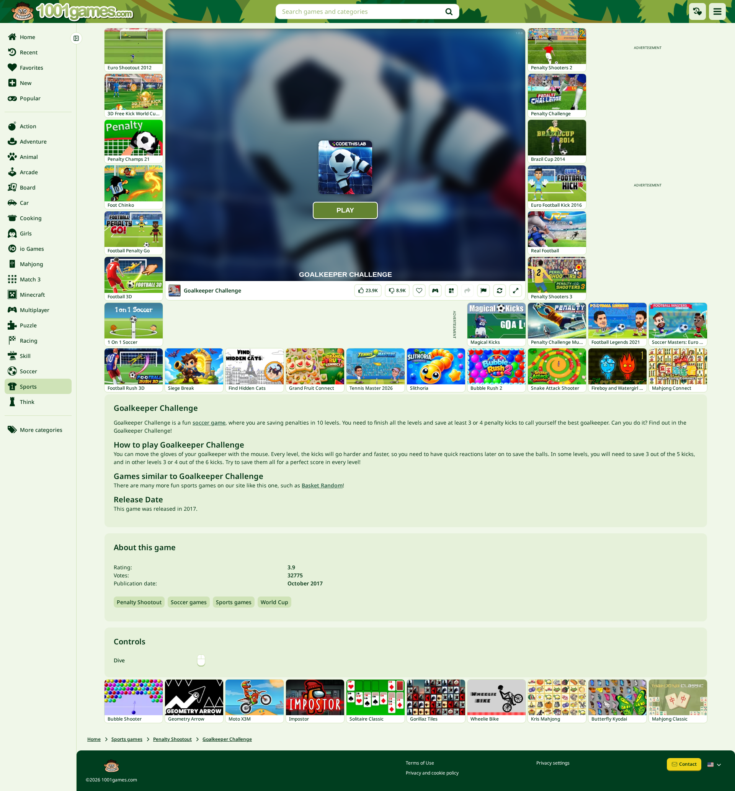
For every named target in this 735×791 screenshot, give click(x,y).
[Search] (449, 11)
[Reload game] (499, 290)
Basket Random (322, 485)
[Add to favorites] (419, 290)
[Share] (467, 290)
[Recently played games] (697, 11)
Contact (688, 764)
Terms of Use (420, 763)
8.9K (398, 289)
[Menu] (717, 11)
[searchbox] (367, 11)
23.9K (371, 289)
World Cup (274, 602)
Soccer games (189, 602)
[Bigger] (515, 290)
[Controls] (435, 290)
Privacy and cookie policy (432, 773)
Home (94, 739)
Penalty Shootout (139, 602)
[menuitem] (38, 36)
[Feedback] (483, 290)
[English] (715, 764)
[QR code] (451, 290)
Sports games (234, 602)
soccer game (209, 422)
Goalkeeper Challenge (227, 739)
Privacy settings (553, 763)
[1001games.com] (72, 11)
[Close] (76, 38)
